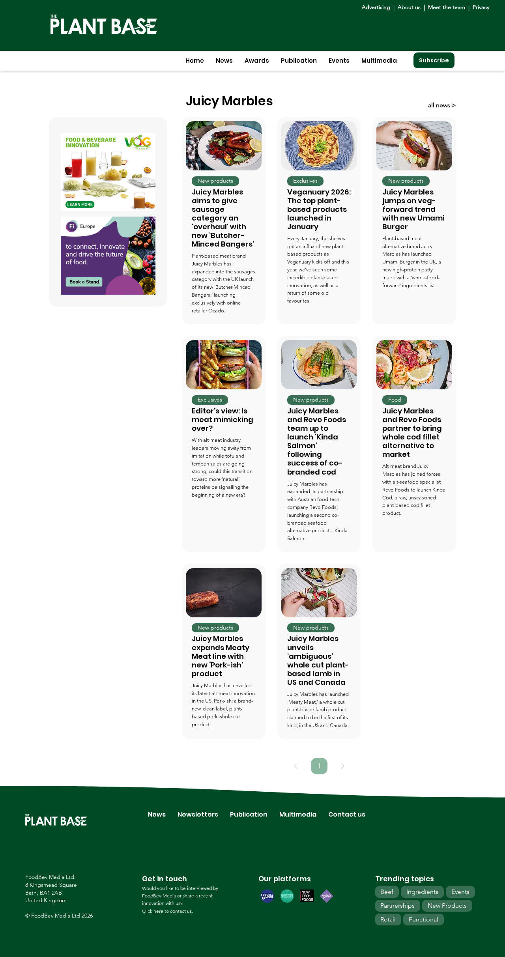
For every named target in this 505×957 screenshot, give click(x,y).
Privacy (481, 7)
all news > (442, 105)
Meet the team (446, 7)
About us (410, 7)
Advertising (377, 7)
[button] (224, 60)
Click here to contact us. (167, 911)
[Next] (342, 766)
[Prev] (296, 766)
